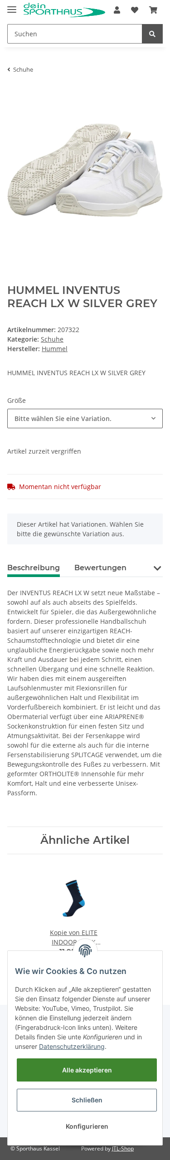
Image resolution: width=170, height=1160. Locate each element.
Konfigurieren (87, 1126)
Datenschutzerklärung (72, 1046)
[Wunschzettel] (135, 10)
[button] (117, 10)
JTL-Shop (123, 1148)
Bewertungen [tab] (100, 567)
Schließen (87, 1100)
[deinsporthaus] (64, 10)
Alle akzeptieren (87, 1070)
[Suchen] (152, 34)
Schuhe (52, 339)
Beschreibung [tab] (33, 567)
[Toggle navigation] (11, 5)
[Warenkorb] (153, 10)
